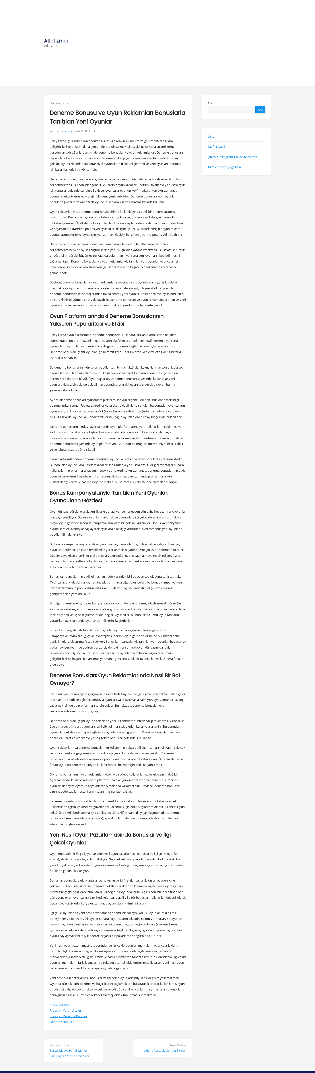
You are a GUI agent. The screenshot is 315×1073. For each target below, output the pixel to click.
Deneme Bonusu (62, 1022)
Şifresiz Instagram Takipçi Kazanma (232, 157)
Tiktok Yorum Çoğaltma (224, 167)
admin (69, 131)
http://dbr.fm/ (59, 1004)
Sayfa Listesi (216, 146)
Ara (210, 103)
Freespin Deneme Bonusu (68, 1016)
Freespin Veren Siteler (65, 1010)
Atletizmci (56, 40)
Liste (211, 136)
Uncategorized (60, 103)
